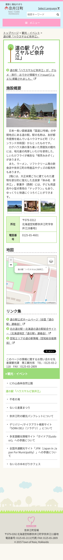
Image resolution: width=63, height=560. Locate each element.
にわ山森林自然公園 (20, 383)
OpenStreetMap (39, 302)
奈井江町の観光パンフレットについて (30, 415)
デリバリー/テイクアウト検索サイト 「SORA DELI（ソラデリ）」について (31, 426)
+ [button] (11, 260)
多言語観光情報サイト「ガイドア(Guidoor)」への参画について (32, 438)
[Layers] (51, 261)
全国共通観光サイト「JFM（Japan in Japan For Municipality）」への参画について (32, 452)
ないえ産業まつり (19, 407)
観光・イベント (31, 33)
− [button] (11, 265)
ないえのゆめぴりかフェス (24, 463)
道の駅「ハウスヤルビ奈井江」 (21, 36)
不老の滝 (14, 399)
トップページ (11, 33)
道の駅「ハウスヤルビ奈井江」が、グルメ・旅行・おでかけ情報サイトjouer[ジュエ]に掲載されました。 (31, 74)
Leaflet (27, 302)
